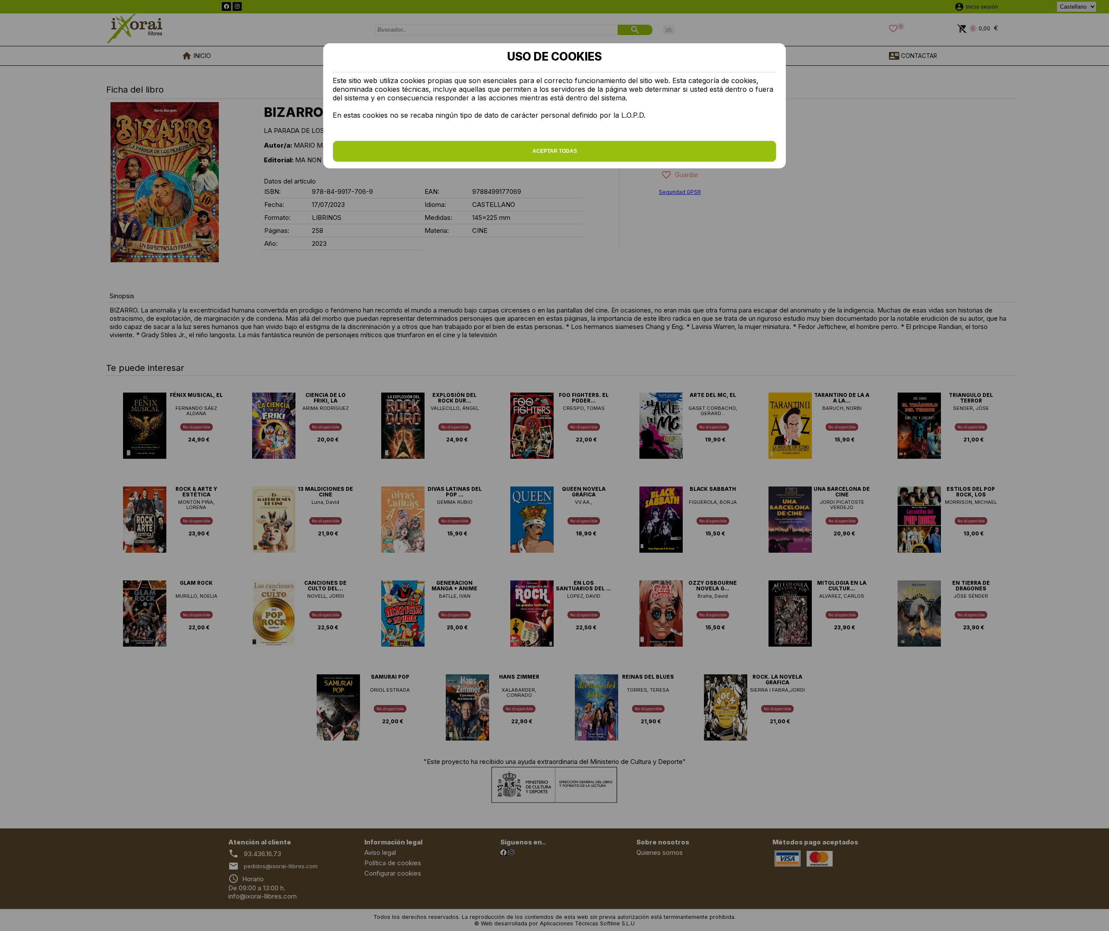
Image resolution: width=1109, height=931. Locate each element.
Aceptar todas (554, 151)
